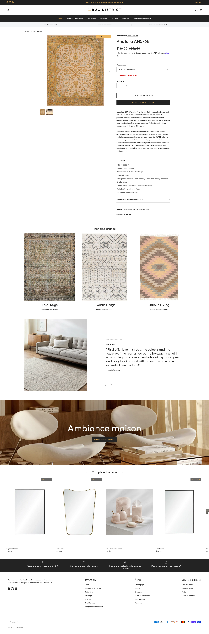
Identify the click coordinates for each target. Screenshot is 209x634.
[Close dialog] (145, 290)
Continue (82, 337)
